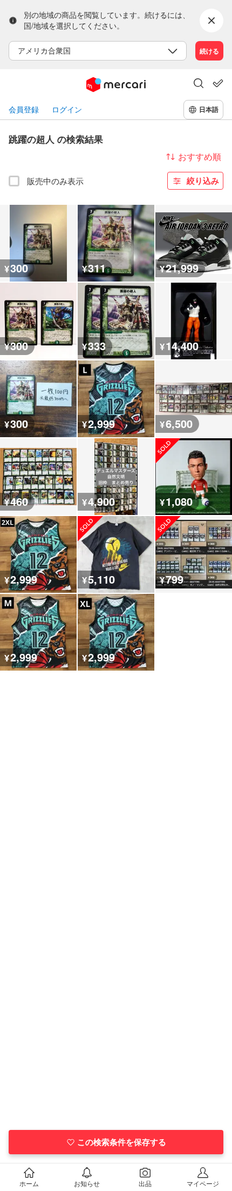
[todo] (217, 83)
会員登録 (24, 109)
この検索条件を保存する (121, 1142)
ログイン (67, 109)
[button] (198, 84)
